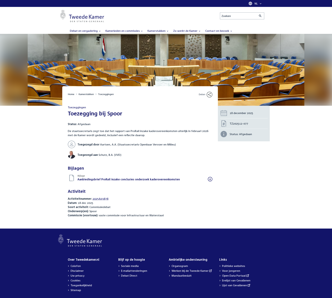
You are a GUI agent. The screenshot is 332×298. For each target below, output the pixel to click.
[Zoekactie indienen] (260, 15)
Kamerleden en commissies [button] (122, 30)
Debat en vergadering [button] (84, 30)
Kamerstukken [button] (156, 30)
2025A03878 (100, 198)
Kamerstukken (86, 94)
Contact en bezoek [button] (217, 30)
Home (71, 94)
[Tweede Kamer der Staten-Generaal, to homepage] (82, 16)
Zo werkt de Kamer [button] (185, 30)
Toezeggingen (106, 94)
